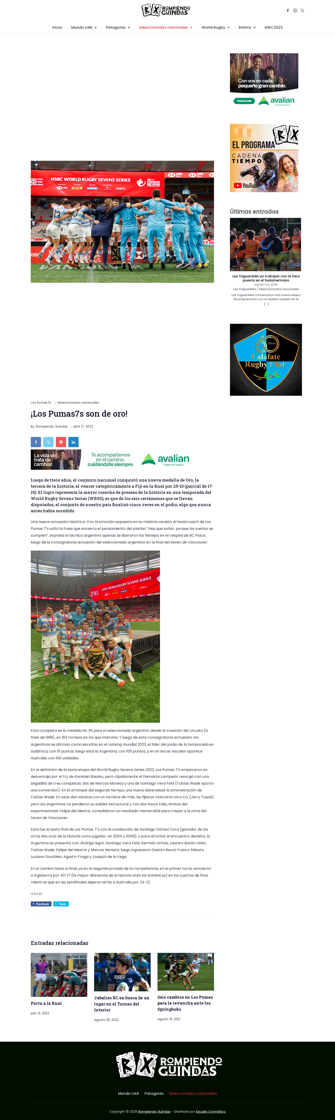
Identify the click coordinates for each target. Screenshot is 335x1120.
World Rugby (213, 27)
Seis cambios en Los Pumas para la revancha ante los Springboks (185, 1003)
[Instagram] (295, 10)
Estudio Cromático (211, 1111)
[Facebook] (288, 10)
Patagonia (115, 27)
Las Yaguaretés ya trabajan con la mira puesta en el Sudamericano (266, 278)
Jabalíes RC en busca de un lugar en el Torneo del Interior (121, 1004)
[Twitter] (302, 10)
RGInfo (245, 27)
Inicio (57, 27)
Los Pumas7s (41, 403)
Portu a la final (46, 1003)
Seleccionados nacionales (163, 27)
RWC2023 (274, 27)
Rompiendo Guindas (154, 1111)
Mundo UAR (81, 27)
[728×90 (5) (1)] (114, 468)
